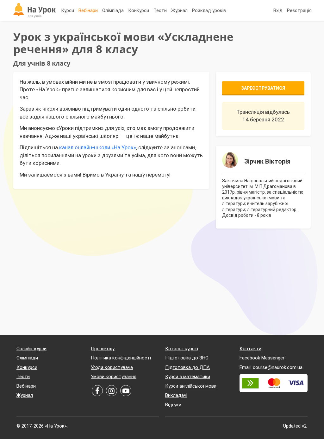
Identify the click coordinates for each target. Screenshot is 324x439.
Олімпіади (27, 358)
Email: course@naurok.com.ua (271, 367)
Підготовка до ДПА (187, 367)
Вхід (278, 10)
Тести (160, 10)
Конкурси (138, 10)
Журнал (179, 10)
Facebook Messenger (262, 358)
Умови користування (113, 376)
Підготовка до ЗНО (187, 358)
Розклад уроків (209, 10)
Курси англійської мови (190, 386)
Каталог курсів (181, 349)
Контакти (250, 349)
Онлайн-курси (31, 349)
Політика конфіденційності (121, 358)
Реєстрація (299, 10)
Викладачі (176, 395)
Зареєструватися (263, 88)
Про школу (103, 349)
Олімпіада (113, 10)
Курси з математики (187, 376)
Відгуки (173, 405)
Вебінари (88, 10)
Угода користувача (112, 367)
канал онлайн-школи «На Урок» (97, 147)
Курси (67, 10)
